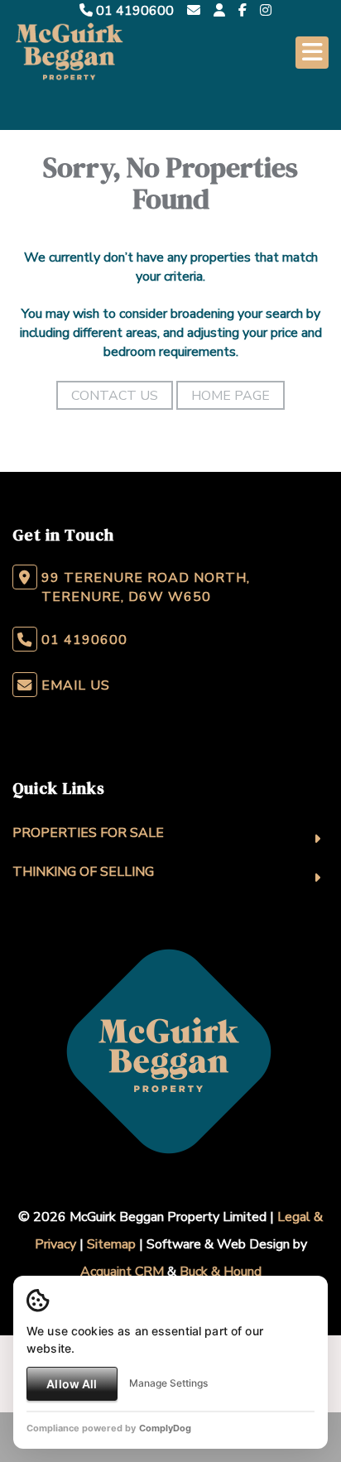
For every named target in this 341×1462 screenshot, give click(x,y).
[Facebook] (242, 11)
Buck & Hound (221, 1271)
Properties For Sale (88, 833)
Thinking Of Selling (83, 872)
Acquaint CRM (122, 1271)
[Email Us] (193, 11)
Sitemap (111, 1244)
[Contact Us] (219, 11)
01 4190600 (133, 11)
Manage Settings (168, 1383)
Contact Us (114, 396)
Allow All (71, 1384)
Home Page (230, 396)
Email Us (75, 685)
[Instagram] (265, 11)
